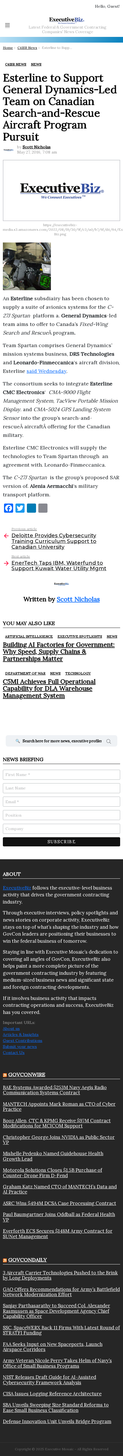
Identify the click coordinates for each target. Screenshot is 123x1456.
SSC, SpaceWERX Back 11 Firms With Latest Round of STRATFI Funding (61, 1330)
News (112, 636)
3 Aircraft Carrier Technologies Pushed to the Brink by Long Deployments (60, 1275)
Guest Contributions (22, 1040)
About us (11, 1028)
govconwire (26, 1074)
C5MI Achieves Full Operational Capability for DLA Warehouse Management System (49, 688)
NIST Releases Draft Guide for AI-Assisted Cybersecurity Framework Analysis (49, 1380)
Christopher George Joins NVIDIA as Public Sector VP (59, 1140)
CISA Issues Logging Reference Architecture (52, 1393)
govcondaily (27, 1259)
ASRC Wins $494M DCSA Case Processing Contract (59, 1203)
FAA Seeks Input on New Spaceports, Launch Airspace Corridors (52, 1347)
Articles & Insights (21, 1034)
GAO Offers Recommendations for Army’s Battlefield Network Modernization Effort (61, 1292)
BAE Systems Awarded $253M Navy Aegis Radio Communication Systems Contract (55, 1090)
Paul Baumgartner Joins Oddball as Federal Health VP (59, 1217)
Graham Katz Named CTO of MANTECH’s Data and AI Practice (60, 1189)
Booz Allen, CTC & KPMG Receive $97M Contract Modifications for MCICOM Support (57, 1123)
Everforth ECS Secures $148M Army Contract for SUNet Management (57, 1233)
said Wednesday (46, 371)
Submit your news (20, 1046)
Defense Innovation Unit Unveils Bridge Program (57, 1421)
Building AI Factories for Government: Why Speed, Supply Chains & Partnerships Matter (59, 652)
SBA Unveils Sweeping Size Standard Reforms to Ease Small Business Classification (56, 1407)
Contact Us (14, 1052)
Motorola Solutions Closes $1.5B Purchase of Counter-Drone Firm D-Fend (52, 1172)
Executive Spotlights (79, 636)
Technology (78, 673)
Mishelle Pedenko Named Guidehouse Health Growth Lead (53, 1156)
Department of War (25, 673)
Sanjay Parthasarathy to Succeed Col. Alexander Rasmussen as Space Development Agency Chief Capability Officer (56, 1311)
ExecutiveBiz (17, 888)
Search (108, 742)
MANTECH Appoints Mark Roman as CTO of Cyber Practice (59, 1106)
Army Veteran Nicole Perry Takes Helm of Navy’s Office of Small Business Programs (57, 1363)
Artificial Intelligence (29, 636)
